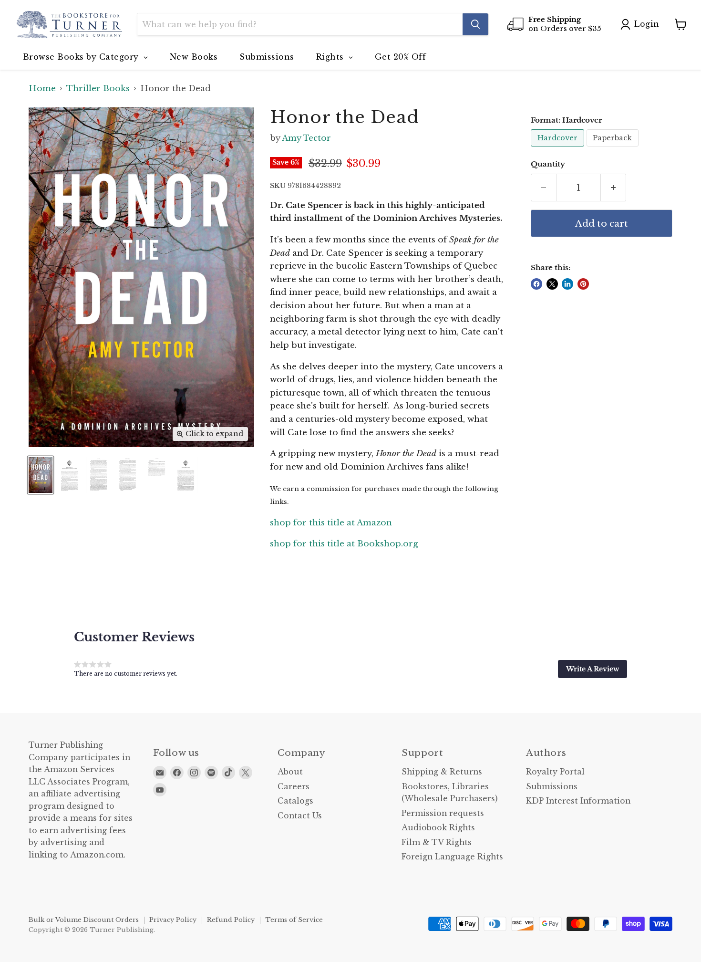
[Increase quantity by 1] (614, 187)
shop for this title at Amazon (331, 523)
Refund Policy (231, 920)
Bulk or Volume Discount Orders (84, 920)
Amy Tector (306, 138)
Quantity (548, 164)
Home (42, 89)
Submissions (551, 786)
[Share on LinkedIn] (567, 284)
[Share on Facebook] (536, 284)
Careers (293, 786)
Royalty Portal (555, 771)
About (290, 771)
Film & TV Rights (437, 842)
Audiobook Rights (438, 827)
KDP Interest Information (578, 800)
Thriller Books (98, 89)
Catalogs (295, 800)
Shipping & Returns (442, 771)
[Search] (475, 24)
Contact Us (300, 815)
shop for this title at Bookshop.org (344, 544)
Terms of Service (294, 920)
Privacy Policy (172, 920)
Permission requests (443, 813)
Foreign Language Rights (452, 856)
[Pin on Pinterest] (583, 284)
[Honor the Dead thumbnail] (40, 475)
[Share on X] (552, 284)
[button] (592, 669)
